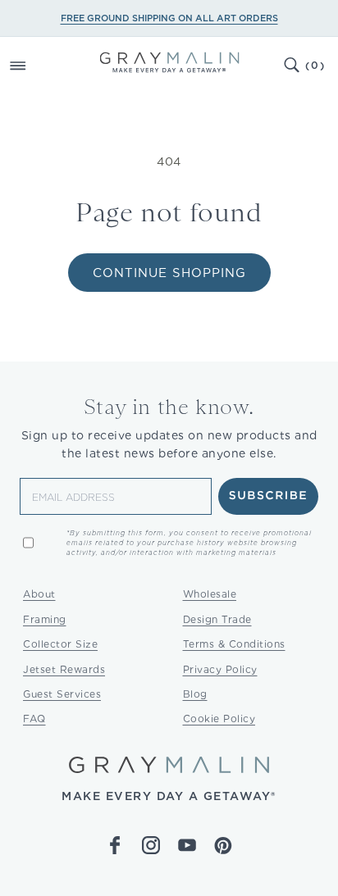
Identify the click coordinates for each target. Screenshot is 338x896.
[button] (36, 65)
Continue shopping (169, 273)
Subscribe (268, 496)
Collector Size (60, 644)
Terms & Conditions (234, 644)
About (39, 594)
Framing (44, 619)
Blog (195, 694)
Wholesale (210, 594)
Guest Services (62, 694)
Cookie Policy (219, 718)
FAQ (34, 718)
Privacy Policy (220, 669)
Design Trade (217, 619)
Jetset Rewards (64, 669)
